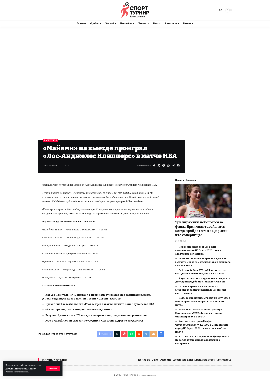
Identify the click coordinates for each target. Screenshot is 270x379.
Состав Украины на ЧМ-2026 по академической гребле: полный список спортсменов (200, 290)
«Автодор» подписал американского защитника (78, 309)
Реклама (165, 359)
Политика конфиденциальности (20, 368)
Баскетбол (50, 140)
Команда (144, 359)
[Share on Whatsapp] (168, 165)
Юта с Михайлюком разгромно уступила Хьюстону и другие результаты (94, 320)
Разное (179, 217)
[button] (53, 368)
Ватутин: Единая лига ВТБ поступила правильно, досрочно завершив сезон (96, 315)
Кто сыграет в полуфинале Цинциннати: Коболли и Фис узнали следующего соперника (202, 340)
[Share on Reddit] (139, 334)
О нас (155, 359)
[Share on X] (159, 165)
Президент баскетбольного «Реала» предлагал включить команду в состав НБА (100, 304)
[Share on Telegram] (173, 165)
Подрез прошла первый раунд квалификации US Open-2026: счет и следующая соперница (198, 250)
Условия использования (16, 372)
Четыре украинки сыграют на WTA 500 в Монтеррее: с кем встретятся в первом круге (202, 301)
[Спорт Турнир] (135, 10)
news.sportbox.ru (64, 285)
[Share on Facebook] (154, 165)
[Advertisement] (135, 50)
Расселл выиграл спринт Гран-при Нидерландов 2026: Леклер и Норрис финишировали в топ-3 (198, 313)
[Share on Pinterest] (163, 165)
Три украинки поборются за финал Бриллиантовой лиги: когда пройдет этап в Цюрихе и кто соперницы (202, 228)
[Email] (178, 165)
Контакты (224, 359)
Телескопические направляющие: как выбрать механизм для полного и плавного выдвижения (203, 262)
